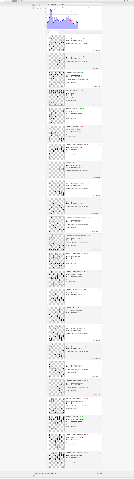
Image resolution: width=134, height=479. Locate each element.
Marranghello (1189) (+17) (77, 94)
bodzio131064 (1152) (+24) (77, 38)
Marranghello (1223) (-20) (77, 58)
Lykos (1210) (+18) (75, 292)
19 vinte (68, 32)
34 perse (73, 32)
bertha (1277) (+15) (76, 274)
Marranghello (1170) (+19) (77, 113)
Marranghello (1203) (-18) (77, 40)
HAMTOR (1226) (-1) (76, 165)
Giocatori (14, 0)
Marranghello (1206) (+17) (77, 76)
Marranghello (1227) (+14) (77, 384)
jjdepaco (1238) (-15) (76, 365)
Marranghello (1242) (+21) (77, 312)
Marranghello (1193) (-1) (76, 131)
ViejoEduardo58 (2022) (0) (77, 328)
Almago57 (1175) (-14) (76, 383)
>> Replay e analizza (96, 50)
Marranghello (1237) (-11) (77, 221)
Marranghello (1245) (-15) (77, 276)
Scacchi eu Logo (99, 473)
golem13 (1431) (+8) (76, 238)
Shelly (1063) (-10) (75, 93)
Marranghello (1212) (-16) (77, 185)
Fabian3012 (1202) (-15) (77, 419)
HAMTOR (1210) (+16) (76, 183)
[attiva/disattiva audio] (133, 1)
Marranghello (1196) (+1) (77, 167)
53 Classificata (61, 32)
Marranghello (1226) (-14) (77, 203)
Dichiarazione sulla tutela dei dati (45, 473)
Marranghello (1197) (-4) (76, 149)
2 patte (78, 32)
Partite (6, 0)
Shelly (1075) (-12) (75, 111)
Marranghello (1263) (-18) (77, 294)
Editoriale (54, 473)
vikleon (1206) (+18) (76, 455)
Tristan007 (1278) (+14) (76, 202)
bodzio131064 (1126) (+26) (77, 57)
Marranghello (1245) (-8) (77, 239)
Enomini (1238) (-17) (76, 75)
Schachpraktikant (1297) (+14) (78, 346)
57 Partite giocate (53, 32)
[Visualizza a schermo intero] (56, 43)
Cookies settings (35, 473)
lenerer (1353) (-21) (76, 310)
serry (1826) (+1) (75, 129)
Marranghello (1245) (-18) (77, 457)
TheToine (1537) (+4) (76, 147)
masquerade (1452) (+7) (76, 437)
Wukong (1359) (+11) (76, 220)
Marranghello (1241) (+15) (77, 366)
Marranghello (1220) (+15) (77, 421)
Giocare (2, 0)
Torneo (10, 0)
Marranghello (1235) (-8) (77, 402)
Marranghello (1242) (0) (76, 330)
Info (19, 0)
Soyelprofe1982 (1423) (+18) (77, 401)
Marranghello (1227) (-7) (77, 439)
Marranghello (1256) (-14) (77, 348)
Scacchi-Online (36, 6)
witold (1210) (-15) (75, 256)
